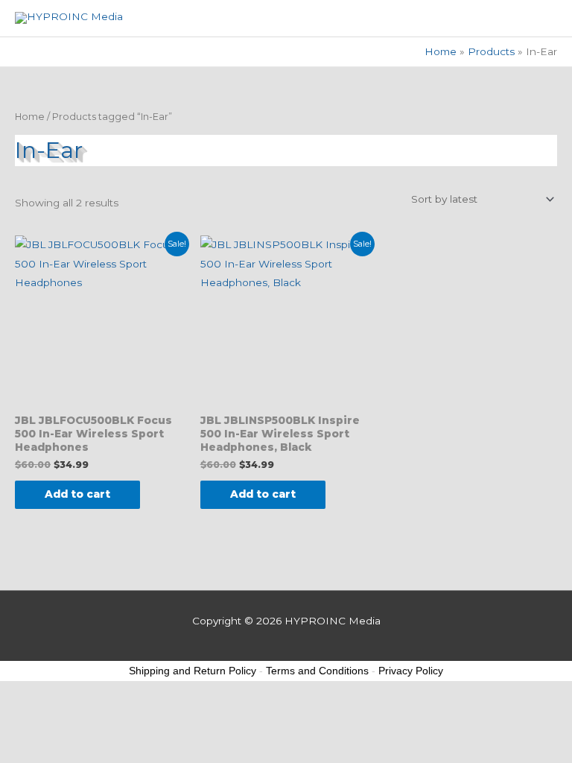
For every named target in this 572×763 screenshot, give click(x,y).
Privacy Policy (410, 671)
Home (30, 116)
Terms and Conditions (317, 671)
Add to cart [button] (77, 494)
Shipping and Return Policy (192, 671)
